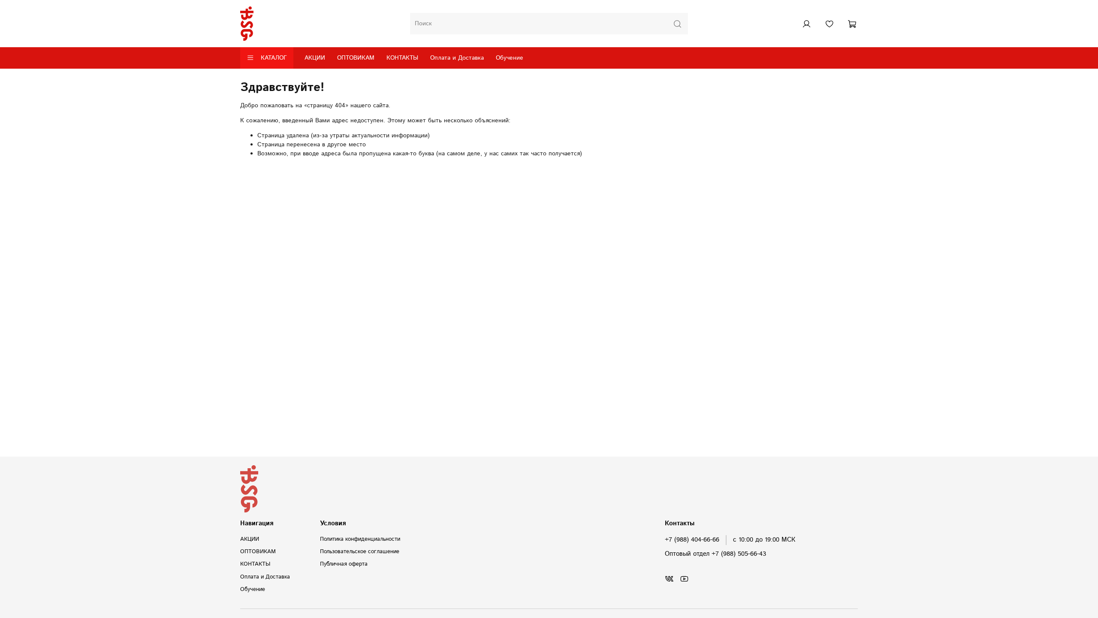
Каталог (274, 58)
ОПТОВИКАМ (355, 58)
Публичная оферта (344, 564)
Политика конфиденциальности (360, 539)
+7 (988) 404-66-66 (692, 540)
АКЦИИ (315, 58)
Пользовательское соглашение (359, 551)
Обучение (509, 58)
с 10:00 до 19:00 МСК (764, 540)
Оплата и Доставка (457, 58)
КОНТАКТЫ (402, 58)
